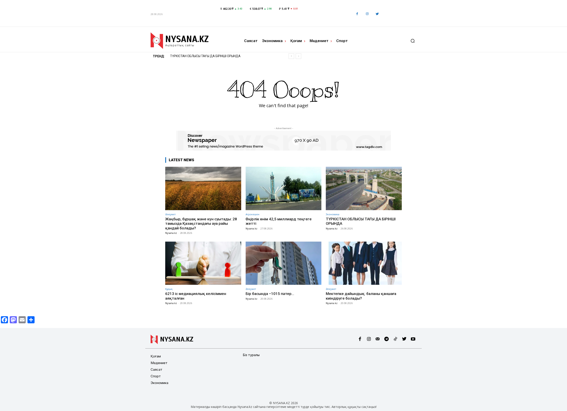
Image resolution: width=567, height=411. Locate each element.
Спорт (156, 376)
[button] (412, 41)
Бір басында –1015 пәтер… (270, 293)
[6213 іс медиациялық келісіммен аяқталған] (203, 263)
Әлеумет (170, 214)
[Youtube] (413, 339)
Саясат (156, 369)
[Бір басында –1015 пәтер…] (284, 263)
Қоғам (156, 356)
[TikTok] (395, 339)
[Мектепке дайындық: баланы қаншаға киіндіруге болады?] (364, 263)
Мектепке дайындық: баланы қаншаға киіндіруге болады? (361, 295)
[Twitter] (377, 14)
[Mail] (377, 339)
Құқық (169, 289)
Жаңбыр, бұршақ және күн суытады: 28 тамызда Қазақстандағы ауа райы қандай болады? (201, 223)
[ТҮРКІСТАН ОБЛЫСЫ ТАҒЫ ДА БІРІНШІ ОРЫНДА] (364, 188)
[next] (298, 56)
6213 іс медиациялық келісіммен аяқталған (203, 56)
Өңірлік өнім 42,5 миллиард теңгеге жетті (279, 221)
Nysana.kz (171, 233)
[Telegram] (386, 339)
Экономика (332, 214)
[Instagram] (367, 14)
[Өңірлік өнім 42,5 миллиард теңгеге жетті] (284, 188)
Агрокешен (252, 214)
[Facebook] (357, 14)
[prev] (291, 56)
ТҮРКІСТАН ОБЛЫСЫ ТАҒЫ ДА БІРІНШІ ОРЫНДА (361, 221)
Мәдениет (159, 363)
